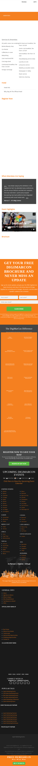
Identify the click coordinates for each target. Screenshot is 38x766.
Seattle (23, 507)
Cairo (4, 534)
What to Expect (7, 597)
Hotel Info (7, 87)
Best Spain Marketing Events (10, 695)
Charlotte (5, 495)
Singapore (23, 548)
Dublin (4, 521)
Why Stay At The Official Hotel (13, 91)
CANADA (22, 515)
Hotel (4, 83)
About (5, 593)
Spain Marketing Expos (9, 701)
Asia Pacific (5, 545)
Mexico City (24, 527)
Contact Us (6, 639)
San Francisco (24, 505)
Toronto (23, 519)
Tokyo (22, 550)
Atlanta (4, 491)
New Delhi (23, 544)
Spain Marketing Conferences (11, 699)
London (23, 536)
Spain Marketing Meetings (10, 715)
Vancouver (24, 521)
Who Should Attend (8, 599)
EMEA (4, 549)
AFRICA (3, 531)
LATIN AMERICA (24, 524)
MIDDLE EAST (5, 524)
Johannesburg (6, 538)
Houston (5, 507)
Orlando (23, 497)
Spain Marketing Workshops (10, 723)
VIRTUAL (4, 541)
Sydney (23, 559)
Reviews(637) (29, 2)
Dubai (4, 526)
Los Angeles (6, 511)
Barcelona (5, 519)
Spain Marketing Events (9, 691)
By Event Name (11, 478)
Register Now (7, 98)
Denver (4, 501)
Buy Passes (6, 629)
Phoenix (23, 501)
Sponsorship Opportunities (10, 635)
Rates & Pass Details (8, 631)
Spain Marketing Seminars (10, 719)
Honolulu (5, 505)
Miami (22, 491)
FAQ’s (4, 603)
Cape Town (5, 536)
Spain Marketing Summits (10, 721)
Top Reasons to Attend (9, 601)
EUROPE (3, 515)
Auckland (23, 555)
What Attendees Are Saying (13, 176)
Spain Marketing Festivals (10, 713)
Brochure (5, 236)
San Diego (23, 503)
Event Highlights (8, 209)
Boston (4, 493)
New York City (24, 495)
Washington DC (25, 509)
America (5, 543)
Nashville (23, 493)
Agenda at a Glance (8, 595)
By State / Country (24, 478)
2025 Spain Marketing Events (10, 693)
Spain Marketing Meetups (10, 717)
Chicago (5, 497)
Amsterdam (6, 517)
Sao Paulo (23, 531)
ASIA (21, 542)
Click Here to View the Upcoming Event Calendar (19, 482)
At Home (5, 547)
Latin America (6, 551)
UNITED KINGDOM (25, 534)
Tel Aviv (5, 528)
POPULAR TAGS (8, 688)
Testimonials (6, 633)
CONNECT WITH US (15, 679)
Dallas (4, 499)
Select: (4, 478)
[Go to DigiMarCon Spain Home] (7, 6)
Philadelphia (24, 499)
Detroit (4, 503)
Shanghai (23, 546)
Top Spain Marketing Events (10, 697)
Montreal (23, 517)
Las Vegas (5, 509)
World (4, 553)
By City (17, 478)
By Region (32, 478)
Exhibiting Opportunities (9, 637)
